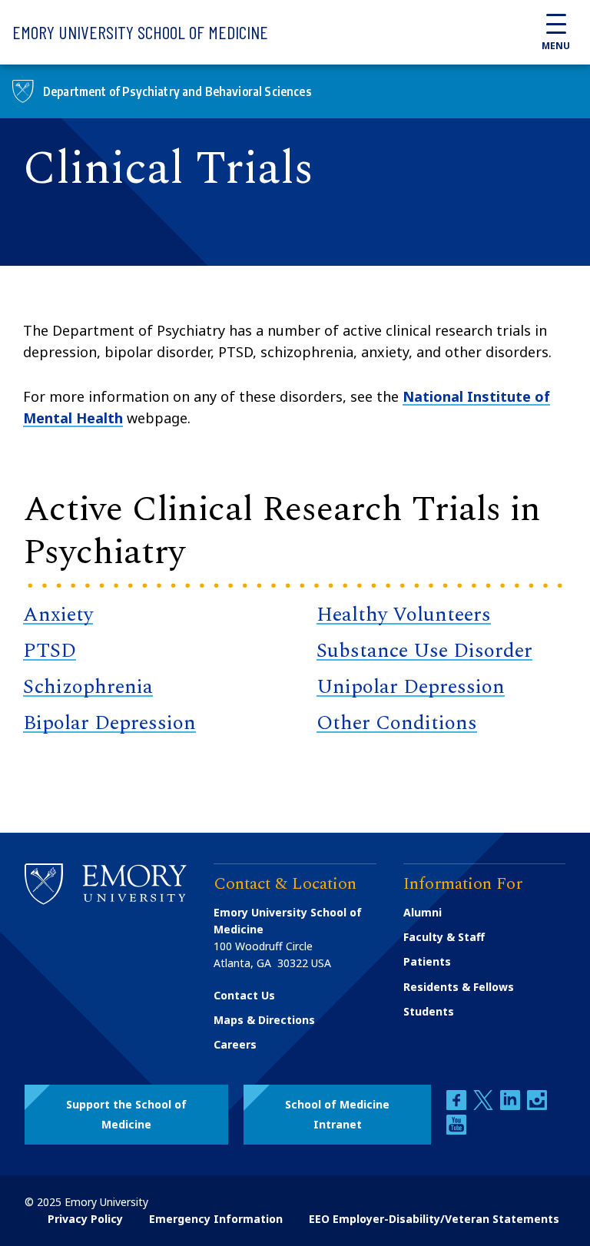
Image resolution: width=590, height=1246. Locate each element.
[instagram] (537, 1106)
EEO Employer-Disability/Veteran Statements (434, 1218)
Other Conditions (397, 723)
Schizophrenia (88, 686)
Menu (556, 45)
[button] (126, 1115)
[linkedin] (511, 1106)
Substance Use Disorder (424, 650)
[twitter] (484, 1106)
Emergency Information (216, 1218)
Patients (427, 961)
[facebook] (457, 1106)
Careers (235, 1044)
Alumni (422, 912)
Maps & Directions (264, 1019)
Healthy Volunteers (404, 614)
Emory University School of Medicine (140, 32)
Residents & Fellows (458, 986)
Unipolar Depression (411, 686)
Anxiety (58, 614)
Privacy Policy (85, 1218)
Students (428, 1011)
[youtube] (456, 1130)
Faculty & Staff (444, 937)
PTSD (49, 650)
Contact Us (244, 995)
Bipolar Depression (109, 723)
